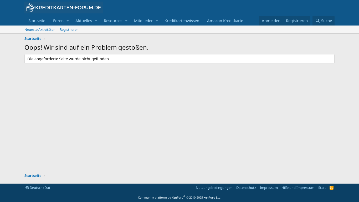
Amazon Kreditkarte (225, 20)
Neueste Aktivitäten (39, 29)
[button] (67, 21)
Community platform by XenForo (179, 197)
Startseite (36, 20)
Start (322, 187)
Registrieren (69, 29)
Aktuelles (83, 20)
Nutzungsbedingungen (214, 187)
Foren (58, 20)
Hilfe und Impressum (297, 187)
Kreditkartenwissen (182, 20)
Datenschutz (246, 187)
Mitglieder (143, 20)
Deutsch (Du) (39, 187)
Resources (113, 20)
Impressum (269, 187)
